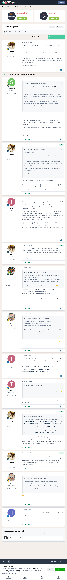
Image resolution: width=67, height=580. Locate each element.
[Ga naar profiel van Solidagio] (5, 32)
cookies (18, 570)
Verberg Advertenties (6, 9)
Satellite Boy (11, 88)
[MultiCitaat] (22, 70)
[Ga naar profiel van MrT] (11, 317)
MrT (11, 323)
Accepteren (61, 570)
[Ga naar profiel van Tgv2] (11, 202)
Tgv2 (11, 208)
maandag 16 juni (55, 361)
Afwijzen (51, 570)
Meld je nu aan (37, 533)
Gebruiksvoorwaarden (38, 568)
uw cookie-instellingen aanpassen (19, 571)
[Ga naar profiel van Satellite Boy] (11, 82)
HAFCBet (11, 519)
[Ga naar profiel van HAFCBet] (11, 513)
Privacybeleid (5, 570)
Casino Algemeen (26, 31)
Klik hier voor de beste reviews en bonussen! (20, 74)
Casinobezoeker (11, 277)
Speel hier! (22, 18)
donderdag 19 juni (30, 363)
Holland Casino (54, 87)
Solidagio (11, 31)
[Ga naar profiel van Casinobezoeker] (11, 271)
